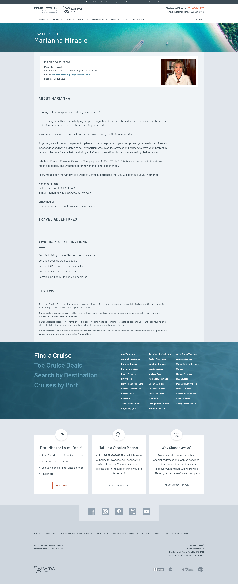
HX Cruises (126, 378)
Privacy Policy (50, 533)
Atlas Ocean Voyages (186, 354)
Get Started (139, 19)
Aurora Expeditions (130, 359)
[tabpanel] (162, 381)
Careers (158, 533)
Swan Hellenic (183, 398)
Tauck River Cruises (130, 403)
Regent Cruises (183, 388)
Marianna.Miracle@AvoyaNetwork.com (70, 74)
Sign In (199, 19)
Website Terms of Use (123, 533)
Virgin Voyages (128, 408)
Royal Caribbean (156, 393)
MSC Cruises (182, 378)
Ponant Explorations (131, 388)
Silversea (153, 398)
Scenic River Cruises (186, 393)
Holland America (184, 373)
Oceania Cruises (156, 383)
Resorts (82, 19)
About (37, 533)
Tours (68, 19)
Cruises (55, 19)
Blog (125, 19)
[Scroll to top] (231, 577)
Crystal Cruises (156, 368)
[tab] (75, 355)
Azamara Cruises (184, 359)
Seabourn (126, 398)
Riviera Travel (127, 393)
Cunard (179, 368)
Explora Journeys (157, 373)
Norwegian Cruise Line (132, 383)
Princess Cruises (157, 388)
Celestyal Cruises (129, 368)
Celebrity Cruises (157, 363)
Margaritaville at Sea (158, 378)
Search (42, 19)
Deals (113, 19)
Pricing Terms (144, 533)
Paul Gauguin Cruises (186, 383)
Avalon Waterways (157, 359)
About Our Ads (103, 533)
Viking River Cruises (186, 403)
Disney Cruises (128, 373)
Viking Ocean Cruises (159, 403)
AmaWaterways (128, 354)
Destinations (98, 19)
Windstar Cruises (157, 408)
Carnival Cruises (129, 363)
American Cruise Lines (160, 354)
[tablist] (75, 380)
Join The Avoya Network (176, 533)
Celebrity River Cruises (187, 363)
